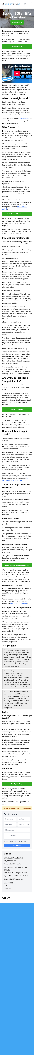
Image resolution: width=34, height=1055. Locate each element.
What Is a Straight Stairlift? (13, 857)
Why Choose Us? (10, 861)
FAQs (5, 886)
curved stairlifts (23, 119)
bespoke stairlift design (18, 603)
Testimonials (8, 882)
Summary (7, 889)
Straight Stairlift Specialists (13, 879)
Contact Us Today (17, 409)
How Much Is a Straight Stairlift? (15, 873)
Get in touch (17, 22)
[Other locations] (25, 4)
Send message (17, 845)
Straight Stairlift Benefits (12, 864)
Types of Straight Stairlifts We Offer (16, 876)
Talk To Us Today (17, 784)
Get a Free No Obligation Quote (17, 565)
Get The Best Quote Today (17, 214)
